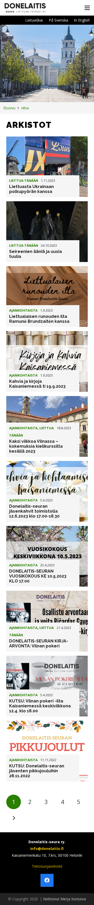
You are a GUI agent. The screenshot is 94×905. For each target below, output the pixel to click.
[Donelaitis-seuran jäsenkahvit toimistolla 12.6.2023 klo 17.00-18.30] (47, 491)
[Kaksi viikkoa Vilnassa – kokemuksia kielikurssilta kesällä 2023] (47, 426)
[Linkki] (25, 8)
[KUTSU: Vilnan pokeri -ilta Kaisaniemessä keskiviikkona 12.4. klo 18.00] (47, 686)
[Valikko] (87, 7)
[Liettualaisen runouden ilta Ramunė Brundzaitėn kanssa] (47, 296)
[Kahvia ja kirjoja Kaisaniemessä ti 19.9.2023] (47, 361)
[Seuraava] (13, 818)
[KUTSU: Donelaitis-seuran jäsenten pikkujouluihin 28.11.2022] (47, 751)
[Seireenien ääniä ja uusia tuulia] (47, 231)
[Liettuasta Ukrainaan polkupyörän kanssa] (47, 166)
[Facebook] (47, 880)
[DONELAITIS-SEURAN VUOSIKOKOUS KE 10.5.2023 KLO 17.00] (47, 556)
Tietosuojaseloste (47, 866)
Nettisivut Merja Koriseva (64, 898)
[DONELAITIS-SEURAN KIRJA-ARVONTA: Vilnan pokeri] (47, 621)
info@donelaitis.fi (47, 848)
